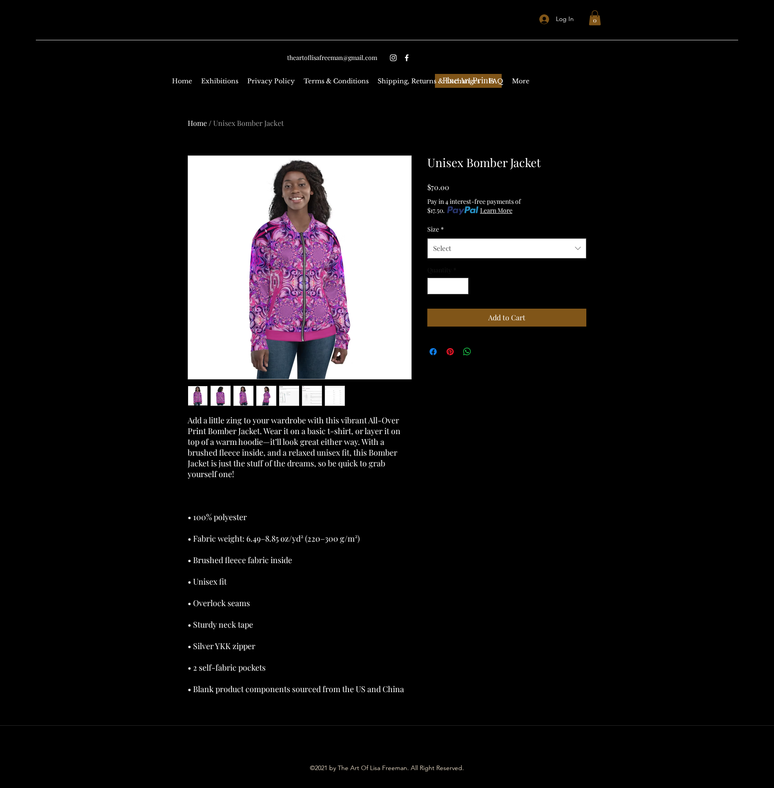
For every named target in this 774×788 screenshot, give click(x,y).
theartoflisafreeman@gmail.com (332, 57)
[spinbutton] (448, 286)
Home (197, 123)
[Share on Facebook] (433, 351)
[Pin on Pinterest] (450, 351)
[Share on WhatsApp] (467, 351)
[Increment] (461, 286)
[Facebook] (406, 57)
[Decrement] (434, 286)
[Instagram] (393, 57)
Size (435, 229)
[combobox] (506, 248)
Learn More (496, 210)
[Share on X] (484, 351)
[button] (595, 17)
